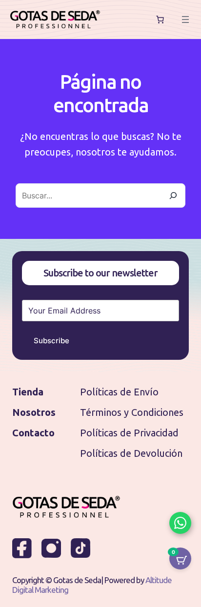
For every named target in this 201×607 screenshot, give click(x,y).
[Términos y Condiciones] (131, 412)
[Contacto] (33, 433)
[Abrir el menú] (185, 19)
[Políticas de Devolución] (131, 453)
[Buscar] (173, 195)
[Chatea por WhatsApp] (180, 523)
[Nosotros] (34, 412)
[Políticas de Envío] (119, 392)
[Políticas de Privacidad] (129, 433)
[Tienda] (27, 392)
